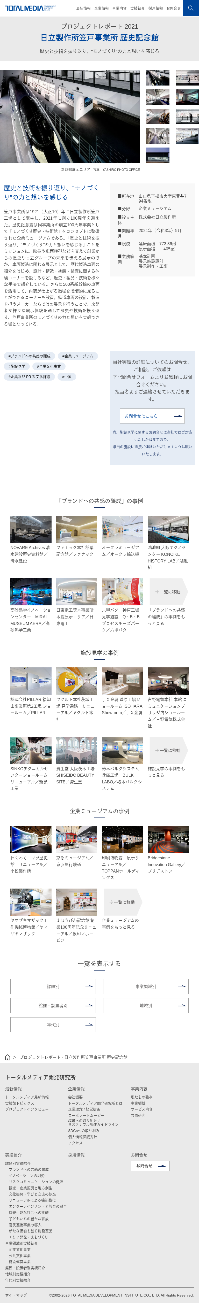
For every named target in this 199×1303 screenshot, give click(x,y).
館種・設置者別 (53, 1006)
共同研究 (138, 1115)
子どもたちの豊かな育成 (29, 1219)
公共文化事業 (20, 1256)
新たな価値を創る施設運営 (30, 1231)
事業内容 (139, 1089)
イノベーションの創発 (27, 1176)
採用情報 (155, 8)
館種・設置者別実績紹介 (25, 1268)
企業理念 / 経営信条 (84, 1109)
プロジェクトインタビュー (27, 1109)
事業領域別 (146, 986)
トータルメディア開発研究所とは (95, 1103)
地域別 (146, 1006)
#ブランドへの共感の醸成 (30, 356)
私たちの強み (142, 1097)
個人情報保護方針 (82, 1137)
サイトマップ (16, 1295)
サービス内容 (142, 1109)
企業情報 (76, 1089)
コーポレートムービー (86, 1115)
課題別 (53, 986)
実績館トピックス (19, 1103)
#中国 (67, 377)
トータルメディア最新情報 (27, 1097)
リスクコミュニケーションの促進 (36, 1182)
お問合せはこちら (141, 416)
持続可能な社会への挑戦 (29, 1213)
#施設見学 (17, 366)
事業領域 (138, 1103)
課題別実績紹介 (18, 1163)
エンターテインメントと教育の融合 (38, 1206)
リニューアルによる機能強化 (32, 1200)
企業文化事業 (20, 1249)
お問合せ (173, 8)
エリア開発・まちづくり (28, 1237)
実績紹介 (13, 1155)
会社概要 (75, 1097)
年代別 (53, 1025)
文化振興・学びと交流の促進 (32, 1194)
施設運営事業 (20, 1262)
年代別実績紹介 (18, 1280)
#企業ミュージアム (77, 356)
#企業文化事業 (49, 366)
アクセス (75, 1143)
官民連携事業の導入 (25, 1225)
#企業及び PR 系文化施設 (29, 377)
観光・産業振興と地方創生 (30, 1188)
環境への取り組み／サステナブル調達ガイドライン (93, 1123)
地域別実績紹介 (18, 1274)
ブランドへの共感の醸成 (29, 1169)
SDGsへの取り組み (84, 1131)
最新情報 (13, 1089)
